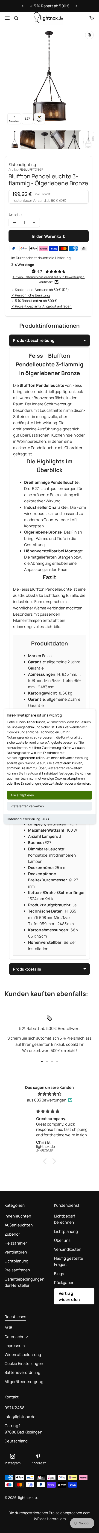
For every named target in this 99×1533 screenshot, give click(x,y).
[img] (49, 1094)
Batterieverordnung (23, 1372)
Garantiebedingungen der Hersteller (24, 1282)
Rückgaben (64, 1282)
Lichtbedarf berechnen (64, 1219)
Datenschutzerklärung (23, 819)
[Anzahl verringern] (14, 222)
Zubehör (12, 1234)
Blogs (59, 1273)
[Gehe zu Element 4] (59, 139)
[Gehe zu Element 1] (15, 139)
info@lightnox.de (20, 1416)
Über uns (62, 1240)
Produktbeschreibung (33, 340)
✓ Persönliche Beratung (30, 295)
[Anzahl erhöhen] (34, 222)
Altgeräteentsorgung (24, 1381)
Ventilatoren (16, 1252)
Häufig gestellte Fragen (68, 1261)
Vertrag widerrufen (69, 1296)
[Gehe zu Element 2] (29, 139)
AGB (45, 819)
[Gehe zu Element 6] (88, 139)
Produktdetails (27, 969)
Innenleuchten (18, 1216)
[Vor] (76, 6)
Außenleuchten (19, 1225)
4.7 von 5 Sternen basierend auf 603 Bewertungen (49, 277)
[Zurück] (22, 6)
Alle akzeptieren (22, 795)
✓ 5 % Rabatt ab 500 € (49, 5)
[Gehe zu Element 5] (73, 139)
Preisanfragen (17, 1270)
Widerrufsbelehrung (23, 1354)
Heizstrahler (16, 1243)
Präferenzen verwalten (27, 806)
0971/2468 (14, 1407)
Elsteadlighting (22, 164)
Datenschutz (16, 1336)
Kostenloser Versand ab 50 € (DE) (39, 200)
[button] (46, 1161)
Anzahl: (15, 214)
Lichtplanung (16, 1261)
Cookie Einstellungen (24, 1363)
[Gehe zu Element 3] (44, 139)
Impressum (15, 1345)
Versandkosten (67, 1249)
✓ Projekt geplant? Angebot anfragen (41, 306)
